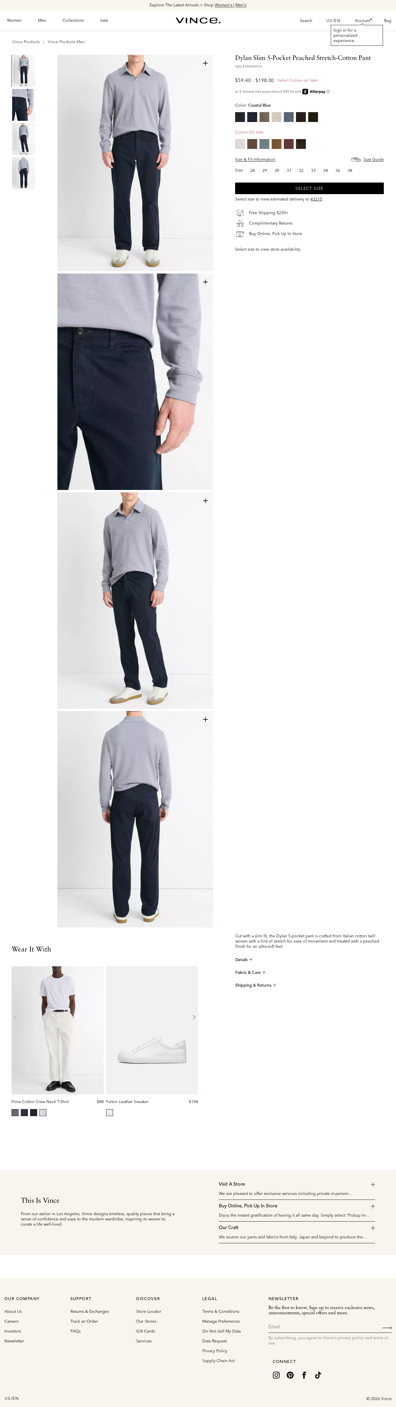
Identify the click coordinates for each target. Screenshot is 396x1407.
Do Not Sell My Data (221, 1331)
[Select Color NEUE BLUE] (289, 117)
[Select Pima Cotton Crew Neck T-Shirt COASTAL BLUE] (24, 1112)
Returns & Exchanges (89, 1311)
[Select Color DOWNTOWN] (252, 144)
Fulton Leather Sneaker (127, 1101)
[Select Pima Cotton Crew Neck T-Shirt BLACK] (33, 1112)
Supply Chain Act (218, 1360)
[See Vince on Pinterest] (290, 1374)
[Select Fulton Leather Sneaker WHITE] (109, 1112)
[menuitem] (14, 20)
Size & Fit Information (255, 159)
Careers (11, 1321)
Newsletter (14, 1341)
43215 (316, 199)
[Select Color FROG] (264, 117)
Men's (240, 5)
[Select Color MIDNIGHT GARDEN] (313, 117)
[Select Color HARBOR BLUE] (264, 144)
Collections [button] (73, 20)
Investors (12, 1331)
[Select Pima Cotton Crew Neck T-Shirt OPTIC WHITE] (42, 1112)
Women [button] (14, 20)
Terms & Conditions (220, 1311)
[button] (362, 20)
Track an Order (84, 1321)
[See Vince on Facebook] (304, 1374)
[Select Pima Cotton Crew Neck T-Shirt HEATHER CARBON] (15, 1112)
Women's (224, 5)
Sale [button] (104, 20)
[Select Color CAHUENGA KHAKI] (276, 117)
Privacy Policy (214, 1350)
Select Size (309, 188)
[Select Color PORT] (289, 144)
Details (241, 960)
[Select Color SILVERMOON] (240, 144)
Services (144, 1341)
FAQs (75, 1331)
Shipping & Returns (253, 985)
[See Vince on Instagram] (276, 1374)
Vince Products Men (66, 41)
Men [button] (42, 20)
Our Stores (146, 1321)
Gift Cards (145, 1331)
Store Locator (148, 1311)
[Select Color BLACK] (240, 117)
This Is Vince (40, 1201)
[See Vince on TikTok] (318, 1374)
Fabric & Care (248, 973)
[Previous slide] (16, 1017)
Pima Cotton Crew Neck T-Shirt (40, 1101)
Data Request (214, 1341)
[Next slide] (194, 1017)
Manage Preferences (221, 1321)
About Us (13, 1311)
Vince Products (26, 41)
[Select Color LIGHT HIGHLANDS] (276, 144)
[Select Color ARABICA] (301, 117)
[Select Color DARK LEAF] (301, 144)
